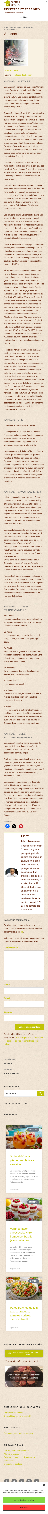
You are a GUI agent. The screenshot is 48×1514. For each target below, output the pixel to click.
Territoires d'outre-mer (22, 75)
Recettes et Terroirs (22, 9)
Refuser (24, 1507)
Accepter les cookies (24, 1500)
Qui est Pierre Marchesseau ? (17, 1450)
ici (22, 932)
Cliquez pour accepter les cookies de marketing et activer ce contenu (24, 1376)
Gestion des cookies (13, 1464)
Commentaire (11, 947)
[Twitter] (14, 1481)
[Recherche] (40, 1093)
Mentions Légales (11, 1454)
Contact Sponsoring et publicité (17, 1416)
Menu (25, 17)
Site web (8, 1012)
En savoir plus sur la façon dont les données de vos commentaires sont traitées (23, 1040)
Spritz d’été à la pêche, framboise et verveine (22, 1160)
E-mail (7, 998)
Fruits (15, 70)
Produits (8, 70)
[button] (44, 1485)
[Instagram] (29, 1481)
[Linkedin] (36, 1481)
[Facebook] (6, 1481)
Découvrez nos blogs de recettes (18, 1433)
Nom (7, 984)
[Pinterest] (21, 1481)
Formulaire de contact (13, 1412)
